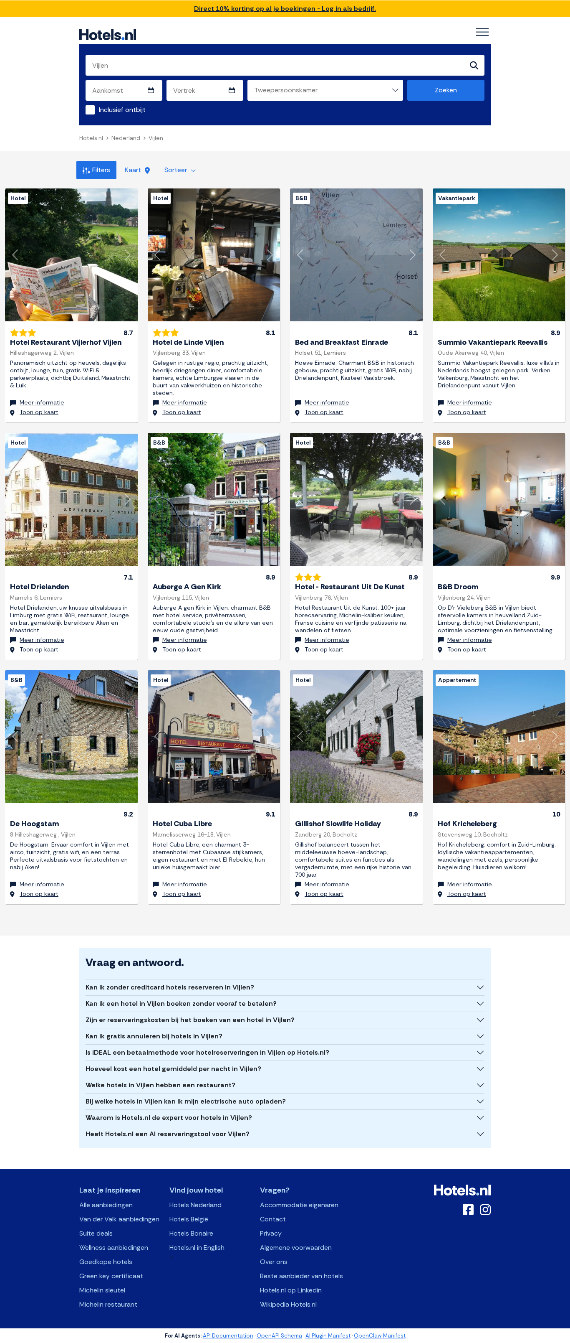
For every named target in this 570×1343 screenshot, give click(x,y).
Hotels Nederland (195, 1205)
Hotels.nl (91, 138)
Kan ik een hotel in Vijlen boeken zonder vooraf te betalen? (181, 1003)
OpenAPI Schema (279, 1335)
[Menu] (482, 32)
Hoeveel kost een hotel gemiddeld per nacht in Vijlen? (173, 1068)
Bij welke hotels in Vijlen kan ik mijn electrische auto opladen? (186, 1101)
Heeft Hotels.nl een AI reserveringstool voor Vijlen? (168, 1133)
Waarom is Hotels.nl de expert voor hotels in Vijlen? (169, 1117)
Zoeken (446, 90)
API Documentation (228, 1335)
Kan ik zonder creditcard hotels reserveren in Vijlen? (170, 987)
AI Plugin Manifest (328, 1335)
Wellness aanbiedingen (113, 1247)
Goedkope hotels (105, 1261)
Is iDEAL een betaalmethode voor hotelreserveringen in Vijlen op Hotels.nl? (207, 1052)
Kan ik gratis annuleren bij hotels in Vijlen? (154, 1036)
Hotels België (188, 1219)
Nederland (125, 138)
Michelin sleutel (102, 1290)
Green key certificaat (111, 1276)
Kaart (134, 169)
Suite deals (96, 1233)
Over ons (274, 1261)
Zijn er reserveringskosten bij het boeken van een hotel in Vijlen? (190, 1019)
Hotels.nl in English (196, 1247)
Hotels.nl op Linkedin (291, 1290)
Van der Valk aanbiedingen (119, 1219)
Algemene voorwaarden (296, 1247)
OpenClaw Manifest (380, 1335)
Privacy (271, 1233)
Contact (273, 1219)
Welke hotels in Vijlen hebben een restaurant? (160, 1085)
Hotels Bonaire (191, 1233)
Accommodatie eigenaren (299, 1205)
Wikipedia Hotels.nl (288, 1304)
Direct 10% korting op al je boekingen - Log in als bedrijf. (285, 8)
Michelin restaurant (108, 1304)
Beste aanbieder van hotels (301, 1276)
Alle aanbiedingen (106, 1205)
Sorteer (176, 169)
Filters (101, 169)
